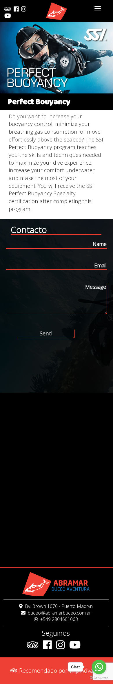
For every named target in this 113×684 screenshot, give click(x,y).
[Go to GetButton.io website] (99, 678)
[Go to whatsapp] (99, 667)
